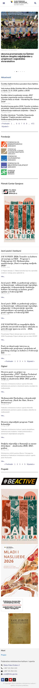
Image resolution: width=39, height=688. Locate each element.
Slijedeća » (31, 464)
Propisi (3, 655)
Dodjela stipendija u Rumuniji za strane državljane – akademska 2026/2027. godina (19, 445)
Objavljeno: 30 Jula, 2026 (9, 50)
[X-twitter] (6, 679)
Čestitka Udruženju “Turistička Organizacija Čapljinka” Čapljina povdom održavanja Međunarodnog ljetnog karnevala (17, 117)
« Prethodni (5, 124)
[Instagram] (14, 679)
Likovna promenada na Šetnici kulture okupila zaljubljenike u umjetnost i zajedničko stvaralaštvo (17, 57)
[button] (4, 3)
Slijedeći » (5, 126)
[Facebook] (2, 679)
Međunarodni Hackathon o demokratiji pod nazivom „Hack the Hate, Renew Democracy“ (18, 400)
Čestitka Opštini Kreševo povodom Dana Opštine (19, 84)
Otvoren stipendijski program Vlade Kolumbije (17, 423)
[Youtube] (10, 679)
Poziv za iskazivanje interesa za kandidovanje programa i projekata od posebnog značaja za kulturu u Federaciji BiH (19, 349)
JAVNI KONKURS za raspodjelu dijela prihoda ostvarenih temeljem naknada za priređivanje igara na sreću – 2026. (19, 326)
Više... (3, 276)
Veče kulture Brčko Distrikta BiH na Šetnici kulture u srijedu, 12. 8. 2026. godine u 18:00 (20, 89)
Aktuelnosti (6, 77)
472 (32, 124)
